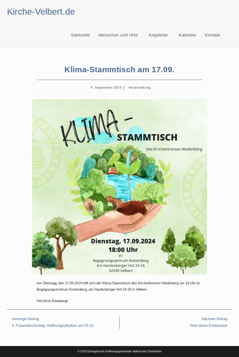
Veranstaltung (139, 87)
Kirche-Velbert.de (41, 12)
